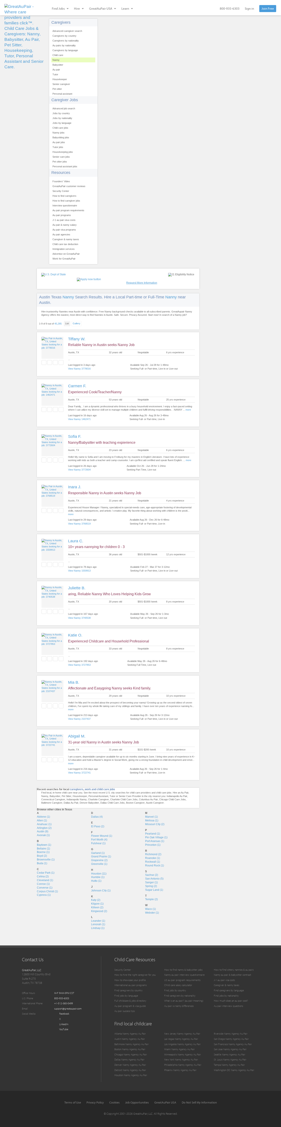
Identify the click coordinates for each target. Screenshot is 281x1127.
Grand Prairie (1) (101, 856)
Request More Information (141, 282)
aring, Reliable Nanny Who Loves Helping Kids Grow (109, 594)
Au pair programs (61, 215)
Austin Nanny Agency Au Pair (129, 1038)
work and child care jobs (100, 789)
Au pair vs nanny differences (179, 1006)
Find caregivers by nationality (179, 995)
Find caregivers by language (229, 990)
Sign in (249, 8)
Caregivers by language (65, 50)
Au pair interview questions (228, 1006)
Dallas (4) (97, 816)
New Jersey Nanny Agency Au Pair (182, 1033)
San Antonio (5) (154, 878)
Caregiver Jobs (64, 100)
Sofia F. (74, 436)
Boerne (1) (43, 852)
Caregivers (60, 22)
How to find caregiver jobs (66, 200)
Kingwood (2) (99, 911)
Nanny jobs (58, 132)
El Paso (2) (97, 826)
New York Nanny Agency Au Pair (181, 1059)
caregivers (76, 789)
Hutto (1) (96, 880)
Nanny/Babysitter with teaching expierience (101, 442)
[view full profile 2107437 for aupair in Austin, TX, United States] (52, 691)
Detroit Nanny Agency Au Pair (130, 1070)
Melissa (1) (151, 820)
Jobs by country (61, 113)
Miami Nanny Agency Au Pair (179, 1049)
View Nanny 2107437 (79, 719)
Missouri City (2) (154, 824)
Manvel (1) (151, 816)
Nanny (55, 60)
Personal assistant (62, 93)
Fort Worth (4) (99, 839)
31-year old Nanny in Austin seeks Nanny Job (103, 742)
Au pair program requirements (68, 210)
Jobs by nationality (62, 118)
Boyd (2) (42, 855)
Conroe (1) (43, 883)
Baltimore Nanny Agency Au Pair (131, 1044)
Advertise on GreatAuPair (66, 253)
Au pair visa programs (64, 229)
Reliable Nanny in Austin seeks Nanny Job (101, 345)
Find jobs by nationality (226, 995)
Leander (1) (98, 920)
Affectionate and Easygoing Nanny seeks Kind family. (109, 688)
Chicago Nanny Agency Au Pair (130, 1054)
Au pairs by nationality (64, 45)
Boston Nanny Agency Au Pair (129, 1049)
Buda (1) (42, 863)
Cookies (114, 1102)
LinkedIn (63, 1024)
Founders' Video (61, 181)
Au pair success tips (124, 1011)
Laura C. (75, 541)
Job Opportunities (137, 1102)
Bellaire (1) (43, 848)
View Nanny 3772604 (79, 469)
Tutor (55, 74)
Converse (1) (44, 887)
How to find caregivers (64, 196)
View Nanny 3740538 (79, 618)
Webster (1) (152, 912)
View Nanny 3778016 (79, 368)
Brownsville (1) (46, 859)
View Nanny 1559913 (79, 570)
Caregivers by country (64, 35)
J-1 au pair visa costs (64, 220)
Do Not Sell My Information (199, 1102)
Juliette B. (76, 588)
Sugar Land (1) (154, 889)
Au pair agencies (61, 234)
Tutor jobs (57, 147)
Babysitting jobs (60, 137)
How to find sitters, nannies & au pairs (234, 969)
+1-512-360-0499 (63, 1003)
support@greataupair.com (68, 1008)
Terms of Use (72, 1102)
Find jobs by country (175, 990)
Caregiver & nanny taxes (65, 239)
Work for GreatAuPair (64, 258)
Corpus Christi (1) (47, 891)
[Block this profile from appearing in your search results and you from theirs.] (61, 362)
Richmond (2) (153, 854)
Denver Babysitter (89, 802)
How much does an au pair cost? (231, 1000)
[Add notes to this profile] (55, 362)
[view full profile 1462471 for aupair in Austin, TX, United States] (52, 394)
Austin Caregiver (155, 802)
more (188, 409)
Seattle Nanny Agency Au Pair (229, 1054)
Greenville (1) (99, 864)
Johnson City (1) (101, 890)
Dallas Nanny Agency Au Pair (129, 1059)
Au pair (56, 69)
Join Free (267, 8)
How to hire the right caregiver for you (135, 974)
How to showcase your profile (130, 980)
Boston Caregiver (135, 802)
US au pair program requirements (182, 980)
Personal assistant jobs (64, 166)
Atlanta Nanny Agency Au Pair (130, 1033)
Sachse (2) (151, 874)
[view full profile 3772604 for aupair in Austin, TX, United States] (52, 445)
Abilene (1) (43, 816)
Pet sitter (57, 89)
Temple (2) (151, 899)
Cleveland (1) (45, 880)
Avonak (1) (43, 835)
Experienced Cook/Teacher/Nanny (95, 392)
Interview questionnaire (64, 205)
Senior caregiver (61, 84)
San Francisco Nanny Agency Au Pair (233, 1044)
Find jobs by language (126, 995)
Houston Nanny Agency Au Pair (130, 1075)
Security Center (60, 191)
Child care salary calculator (178, 985)
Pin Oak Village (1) (156, 837)
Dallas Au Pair (71, 802)
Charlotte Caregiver (98, 799)
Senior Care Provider (130, 796)
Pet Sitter (66, 796)
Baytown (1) (44, 844)
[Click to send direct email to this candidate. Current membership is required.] (49, 362)
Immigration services (63, 249)
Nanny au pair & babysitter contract (232, 974)
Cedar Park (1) (45, 872)
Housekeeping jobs (62, 152)
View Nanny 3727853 (79, 665)
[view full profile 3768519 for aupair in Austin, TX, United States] (52, 495)
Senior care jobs (61, 156)
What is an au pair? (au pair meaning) (183, 1000)
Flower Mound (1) (101, 835)
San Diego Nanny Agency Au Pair (231, 1038)
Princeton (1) (152, 844)
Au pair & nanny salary (64, 225)
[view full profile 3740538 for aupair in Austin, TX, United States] (52, 596)
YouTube (63, 1029)
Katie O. (75, 635)
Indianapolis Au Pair (177, 796)
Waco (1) (150, 909)
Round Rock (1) (154, 865)
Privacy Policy (95, 1102)
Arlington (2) (44, 827)
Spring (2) (151, 886)
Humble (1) (97, 877)
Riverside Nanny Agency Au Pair (230, 1033)
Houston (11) (98, 873)
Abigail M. (76, 736)
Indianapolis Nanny (77, 799)
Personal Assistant (98, 796)
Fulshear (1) (98, 843)
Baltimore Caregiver (51, 802)
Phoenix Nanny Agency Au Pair (180, 1070)
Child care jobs (60, 127)
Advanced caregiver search (67, 31)
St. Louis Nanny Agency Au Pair (230, 1059)
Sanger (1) (151, 882)
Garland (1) (98, 853)
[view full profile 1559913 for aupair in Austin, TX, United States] (52, 549)
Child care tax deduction (65, 244)
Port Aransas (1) (154, 841)
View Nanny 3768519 (79, 523)
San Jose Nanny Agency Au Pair (230, 1049)
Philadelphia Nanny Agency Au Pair (182, 1064)
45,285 (58, 323)
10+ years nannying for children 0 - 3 (96, 547)
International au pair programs (130, 985)
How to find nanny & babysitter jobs (183, 969)
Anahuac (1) (44, 824)
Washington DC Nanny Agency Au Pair (234, 1070)
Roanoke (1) (152, 858)
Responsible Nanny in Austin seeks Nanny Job (104, 493)
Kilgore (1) (97, 903)
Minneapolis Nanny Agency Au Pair (182, 1054)
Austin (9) (42, 831)
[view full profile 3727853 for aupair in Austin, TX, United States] (52, 644)
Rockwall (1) (152, 861)
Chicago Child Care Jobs (172, 799)
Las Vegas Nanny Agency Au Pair (181, 1038)
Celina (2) (43, 876)
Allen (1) (42, 820)
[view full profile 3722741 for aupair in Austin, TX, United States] (52, 745)
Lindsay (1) (97, 928)
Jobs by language (61, 123)
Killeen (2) (97, 907)
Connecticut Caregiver (53, 799)
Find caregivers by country (128, 990)
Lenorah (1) (98, 924)
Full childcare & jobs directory (130, 1000)
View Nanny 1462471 (79, 419)
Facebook (64, 1013)
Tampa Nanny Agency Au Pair (229, 1064)
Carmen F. (77, 386)
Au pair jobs (58, 142)
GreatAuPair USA (165, 1102)
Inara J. (74, 487)
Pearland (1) (152, 833)
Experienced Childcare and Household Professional (108, 641)
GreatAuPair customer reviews (68, 186)
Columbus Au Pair (148, 799)
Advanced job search (63, 108)
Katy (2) (95, 900)
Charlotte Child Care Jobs (124, 799)
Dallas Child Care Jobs (112, 802)
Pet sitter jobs (59, 161)
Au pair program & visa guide (130, 1006)
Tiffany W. (76, 339)
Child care (57, 55)
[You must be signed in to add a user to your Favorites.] (43, 362)
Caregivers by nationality (65, 40)
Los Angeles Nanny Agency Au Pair (182, 1044)
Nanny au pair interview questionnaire (184, 974)
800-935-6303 (230, 8)
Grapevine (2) (99, 860)
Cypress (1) (44, 894)
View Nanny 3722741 (79, 772)
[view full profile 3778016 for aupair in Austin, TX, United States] (52, 347)
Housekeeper (59, 79)
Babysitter (57, 64)
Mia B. (73, 682)
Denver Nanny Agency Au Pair (130, 1064)
